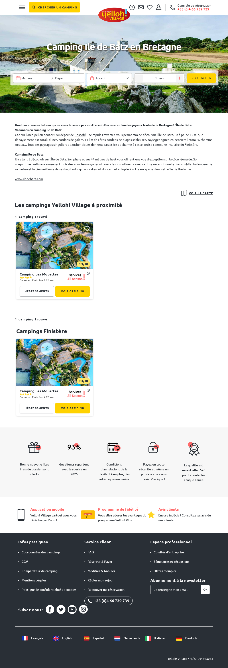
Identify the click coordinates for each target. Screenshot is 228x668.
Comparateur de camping (39, 571)
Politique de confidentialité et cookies (49, 589)
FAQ (91, 552)
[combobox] (109, 78)
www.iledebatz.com (29, 179)
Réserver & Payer (100, 561)
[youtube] (72, 609)
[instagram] (83, 609)
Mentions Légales (34, 580)
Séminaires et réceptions (171, 561)
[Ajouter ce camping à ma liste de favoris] (87, 228)
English (66, 638)
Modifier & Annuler (101, 571)
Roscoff (80, 135)
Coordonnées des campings (41, 552)
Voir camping (72, 291)
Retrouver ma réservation (106, 589)
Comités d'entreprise (169, 552)
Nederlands (131, 638)
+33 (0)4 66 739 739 (111, 600)
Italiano (159, 638)
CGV (25, 561)
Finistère (191, 144)
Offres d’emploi (165, 571)
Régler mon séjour (101, 580)
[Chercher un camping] (54, 7)
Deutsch (191, 638)
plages (127, 140)
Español (98, 638)
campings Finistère (41, 331)
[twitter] (61, 609)
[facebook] (49, 609)
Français (37, 638)
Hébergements (37, 291)
